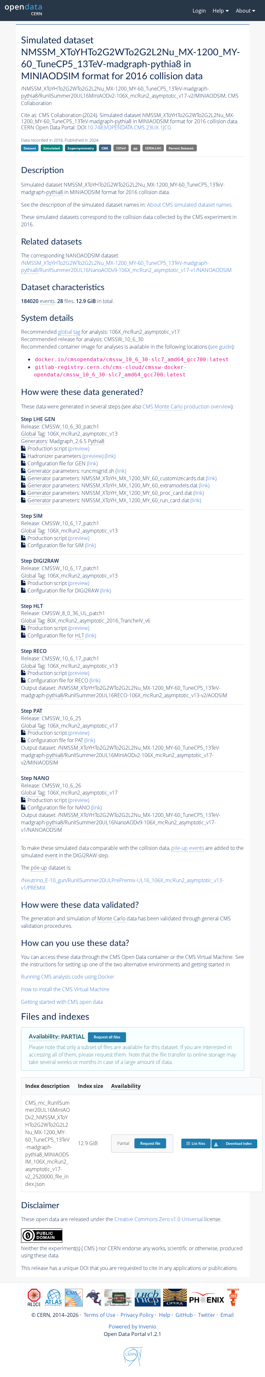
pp (135, 148)
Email (227, 1314)
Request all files (107, 1037)
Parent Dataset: (181, 148)
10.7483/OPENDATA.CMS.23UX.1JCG (129, 127)
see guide (221, 346)
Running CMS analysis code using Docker (67, 976)
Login (199, 10)
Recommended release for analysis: (62, 339)
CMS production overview (187, 406)
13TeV (121, 148)
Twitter (206, 1314)
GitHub (184, 1314)
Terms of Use (99, 1314)
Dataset (30, 148)
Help (164, 1314)
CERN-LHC (153, 148)
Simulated (51, 148)
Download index (239, 1143)
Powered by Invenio (132, 1326)
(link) (110, 456)
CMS (104, 148)
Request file (150, 1143)
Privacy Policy (137, 1314)
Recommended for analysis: (64, 331)
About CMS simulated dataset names (189, 204)
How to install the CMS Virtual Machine (65, 989)
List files (198, 1143)
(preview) (78, 448)
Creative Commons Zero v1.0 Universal (158, 1219)
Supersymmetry (81, 148)
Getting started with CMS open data (62, 1001)
